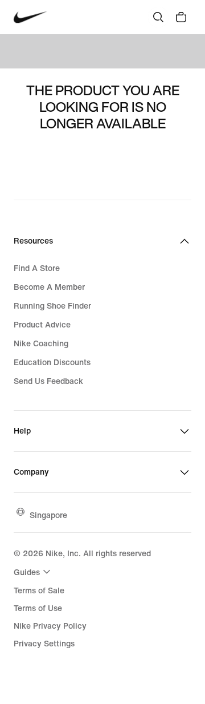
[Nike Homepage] (30, 17)
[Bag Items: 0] (181, 17)
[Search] (158, 17)
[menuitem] (34, 571)
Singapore (48, 515)
